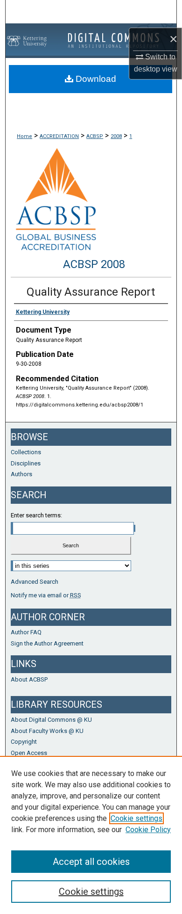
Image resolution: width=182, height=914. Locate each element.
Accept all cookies (91, 861)
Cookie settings (136, 818)
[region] (91, 835)
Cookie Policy (148, 829)
